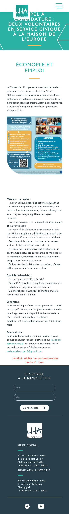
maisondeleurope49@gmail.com (24, 351)
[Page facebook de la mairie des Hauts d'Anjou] (27, 506)
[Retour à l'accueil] (22, 11)
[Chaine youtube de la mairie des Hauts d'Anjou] (41, 506)
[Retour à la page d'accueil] (34, 432)
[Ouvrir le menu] (59, 5)
